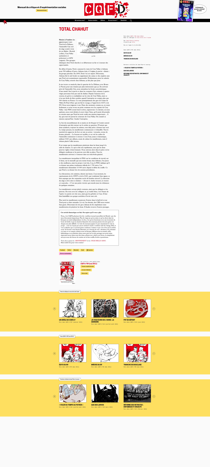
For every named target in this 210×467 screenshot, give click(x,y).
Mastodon (76, 250)
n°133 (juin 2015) (137, 322)
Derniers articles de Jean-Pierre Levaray (69, 379)
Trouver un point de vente (88, 266)
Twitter (69, 250)
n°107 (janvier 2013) (74, 322)
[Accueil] (105, 9)
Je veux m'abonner (86, 269)
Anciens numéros (92, 20)
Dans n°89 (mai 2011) (67, 336)
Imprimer (90, 250)
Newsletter (124, 20)
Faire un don (84, 273)
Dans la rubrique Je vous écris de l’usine (69, 291)
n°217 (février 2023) (138, 409)
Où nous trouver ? (112, 20)
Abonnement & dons (42, 10)
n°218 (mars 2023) (105, 407)
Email (82, 250)
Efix (133, 42)
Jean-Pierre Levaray (132, 40)
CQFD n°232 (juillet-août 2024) (76, 407)
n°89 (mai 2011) (89, 264)
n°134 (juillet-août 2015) (108, 324)
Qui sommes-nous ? (80, 20)
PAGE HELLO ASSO (98, 241)
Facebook (62, 250)
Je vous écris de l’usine (143, 37)
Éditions (103, 20)
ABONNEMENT (81, 241)
